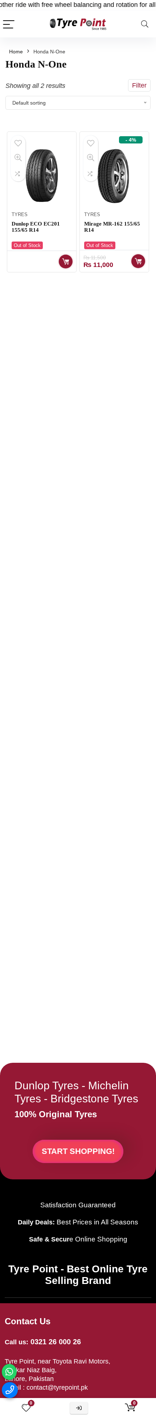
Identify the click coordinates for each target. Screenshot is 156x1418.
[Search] (144, 24)
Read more (66, 261)
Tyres (20, 214)
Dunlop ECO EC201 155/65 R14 (36, 227)
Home (16, 51)
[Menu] (8, 24)
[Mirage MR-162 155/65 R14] (114, 175)
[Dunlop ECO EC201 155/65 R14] (42, 175)
